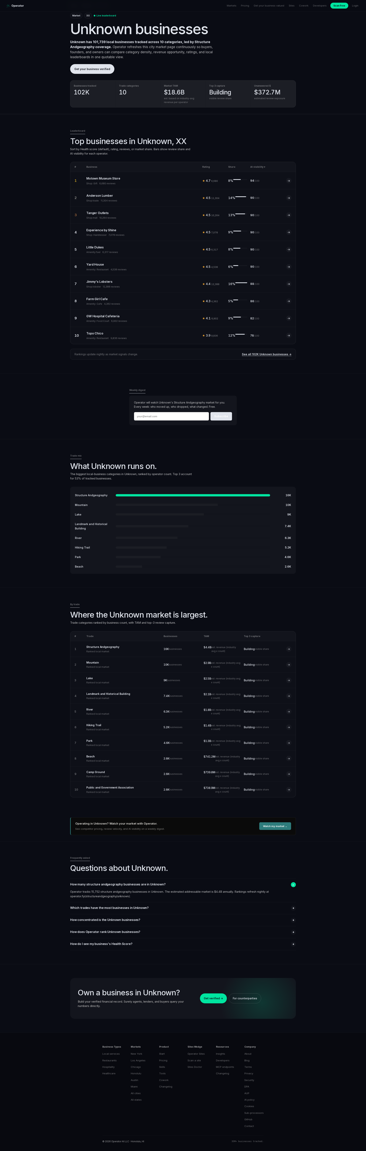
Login (355, 5)
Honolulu (136, 1073)
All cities (136, 1093)
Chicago (136, 1066)
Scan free (339, 5)
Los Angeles (138, 1060)
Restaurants (109, 1060)
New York (136, 1053)
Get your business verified (92, 69)
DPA (246, 1086)
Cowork (303, 5)
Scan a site (194, 1060)
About (247, 1053)
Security (249, 1080)
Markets (231, 5)
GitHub (248, 1119)
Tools (162, 1073)
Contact (249, 1126)
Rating (206, 166)
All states (136, 1099)
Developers (320, 5)
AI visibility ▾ (257, 166)
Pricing (245, 5)
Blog (247, 1060)
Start (162, 1053)
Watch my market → (275, 826)
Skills (162, 1066)
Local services (111, 1053)
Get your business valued (269, 5)
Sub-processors (254, 1112)
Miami (134, 1086)
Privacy (248, 1073)
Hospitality (108, 1066)
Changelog (165, 1086)
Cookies (249, 1106)
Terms (248, 1066)
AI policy (249, 1099)
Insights (220, 1053)
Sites (292, 5)
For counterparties (245, 998)
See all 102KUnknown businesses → (266, 354)
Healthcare (109, 1073)
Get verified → (213, 998)
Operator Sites (196, 1053)
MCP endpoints (225, 1066)
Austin (134, 1080)
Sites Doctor (195, 1066)
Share (231, 166)
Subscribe (221, 416)
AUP (246, 1093)
